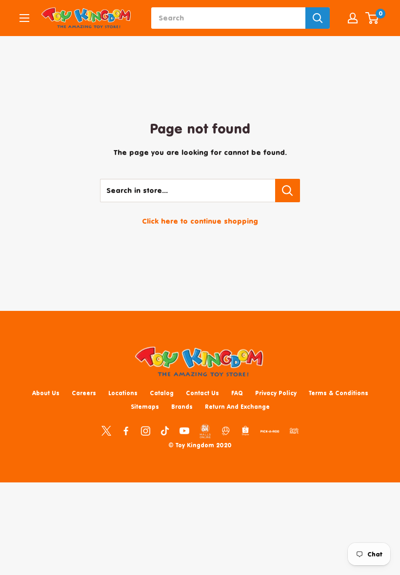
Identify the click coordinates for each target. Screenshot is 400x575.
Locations (123, 393)
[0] (372, 18)
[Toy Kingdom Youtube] (184, 430)
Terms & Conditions (338, 393)
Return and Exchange (237, 406)
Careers (84, 393)
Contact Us (202, 393)
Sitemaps (145, 406)
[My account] (353, 18)
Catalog (162, 393)
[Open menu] (24, 18)
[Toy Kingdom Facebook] (126, 430)
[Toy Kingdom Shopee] (245, 430)
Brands (182, 406)
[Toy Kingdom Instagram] (145, 430)
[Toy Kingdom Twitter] (106, 430)
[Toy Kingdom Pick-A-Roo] (270, 433)
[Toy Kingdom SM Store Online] (205, 431)
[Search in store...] (287, 190)
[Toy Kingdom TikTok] (165, 430)
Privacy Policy (276, 393)
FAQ (237, 393)
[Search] (317, 18)
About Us (46, 393)
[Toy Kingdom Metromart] (226, 430)
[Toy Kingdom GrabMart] (294, 430)
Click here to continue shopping (200, 221)
